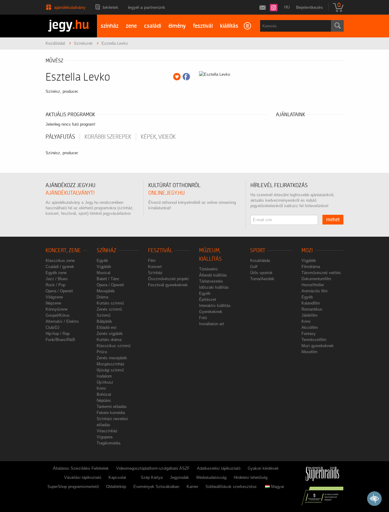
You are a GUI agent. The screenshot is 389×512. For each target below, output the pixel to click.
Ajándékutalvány (69, 7)
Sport (257, 250)
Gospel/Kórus (58, 315)
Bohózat (104, 394)
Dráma (102, 297)
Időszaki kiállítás (214, 287)
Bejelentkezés (309, 7)
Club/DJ (53, 327)
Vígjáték (104, 266)
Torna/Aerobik (262, 279)
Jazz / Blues (57, 279)
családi (152, 26)
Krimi (101, 388)
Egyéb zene (56, 272)
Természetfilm (313, 339)
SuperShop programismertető (73, 486)
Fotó (203, 317)
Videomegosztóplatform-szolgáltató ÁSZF (153, 468)
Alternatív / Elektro (62, 321)
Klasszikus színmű (113, 345)
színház (110, 26)
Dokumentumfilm (316, 279)
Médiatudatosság (211, 477)
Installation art (211, 324)
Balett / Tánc (108, 279)
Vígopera (104, 437)
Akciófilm (309, 327)
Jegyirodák (179, 477)
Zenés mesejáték (112, 358)
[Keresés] (337, 26)
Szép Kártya (152, 477)
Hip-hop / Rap (58, 333)
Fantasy (308, 333)
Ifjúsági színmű (110, 370)
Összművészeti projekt (168, 279)
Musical (103, 272)
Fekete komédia (111, 412)
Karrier (192, 486)
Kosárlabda (260, 260)
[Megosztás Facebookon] (186, 76)
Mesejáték (106, 291)
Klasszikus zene (60, 260)
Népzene (53, 303)
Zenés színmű (109, 309)
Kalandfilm (310, 303)
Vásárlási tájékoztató (82, 477)
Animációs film (314, 291)
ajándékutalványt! (70, 193)
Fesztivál (160, 250)
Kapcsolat (117, 477)
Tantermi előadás (112, 406)
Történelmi (208, 269)
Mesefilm (309, 352)
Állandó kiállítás (213, 275)
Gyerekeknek (210, 311)
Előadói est (106, 327)
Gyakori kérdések (263, 468)
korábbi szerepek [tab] (107, 137)
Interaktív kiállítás (215, 305)
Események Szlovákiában (156, 486)
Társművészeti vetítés (321, 272)
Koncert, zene (63, 250)
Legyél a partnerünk (146, 7)
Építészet (207, 299)
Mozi (307, 250)
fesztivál (203, 26)
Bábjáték (104, 321)
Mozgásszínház (111, 364)
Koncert (155, 266)
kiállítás (229, 26)
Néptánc (104, 400)
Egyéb (102, 260)
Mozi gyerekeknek (317, 345)
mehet (333, 219)
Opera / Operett (59, 291)
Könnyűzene (56, 309)
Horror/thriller (312, 285)
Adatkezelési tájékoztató (218, 468)
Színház (106, 250)
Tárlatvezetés (211, 281)
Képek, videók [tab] (158, 137)
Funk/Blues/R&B (60, 339)
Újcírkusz (105, 382)
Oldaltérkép (116, 486)
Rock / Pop (55, 285)
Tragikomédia (108, 443)
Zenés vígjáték (110, 333)
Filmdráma (310, 266)
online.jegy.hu (166, 193)
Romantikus (311, 309)
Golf (253, 266)
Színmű (103, 315)
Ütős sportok (261, 272)
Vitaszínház (107, 431)
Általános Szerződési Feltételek (81, 468)
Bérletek (110, 7)
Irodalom (104, 376)
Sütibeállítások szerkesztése (230, 486)
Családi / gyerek (60, 266)
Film (152, 260)
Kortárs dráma (109, 339)
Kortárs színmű (110, 303)
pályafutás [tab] (60, 137)
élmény (177, 26)
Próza (102, 352)
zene (131, 26)
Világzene (54, 297)
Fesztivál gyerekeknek (168, 285)
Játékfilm (309, 315)
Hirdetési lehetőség (250, 477)
